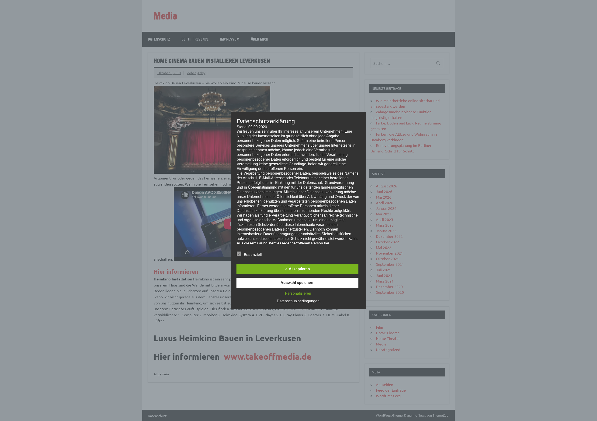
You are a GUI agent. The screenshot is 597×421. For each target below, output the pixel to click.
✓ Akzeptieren (297, 269)
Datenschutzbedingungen (298, 301)
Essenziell (253, 255)
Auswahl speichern (298, 283)
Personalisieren (298, 293)
